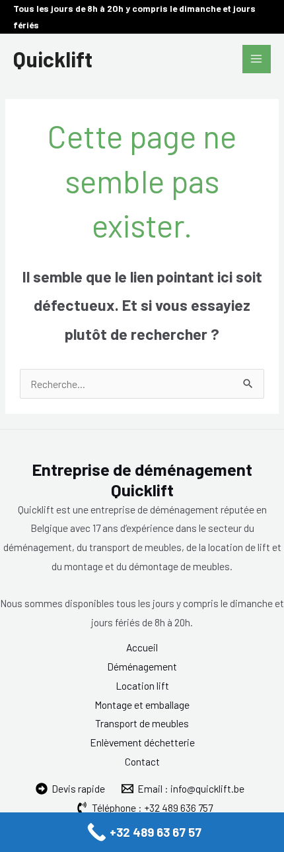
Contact (142, 761)
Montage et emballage (142, 704)
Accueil (142, 647)
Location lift (142, 685)
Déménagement (142, 666)
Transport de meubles (142, 723)
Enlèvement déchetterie (142, 742)
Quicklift (52, 58)
